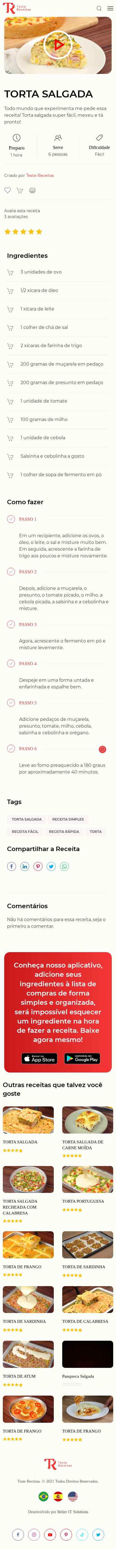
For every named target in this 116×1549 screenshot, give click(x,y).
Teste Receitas (40, 175)
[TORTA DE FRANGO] (83, 1419)
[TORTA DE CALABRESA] (83, 1309)
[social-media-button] (18, 1535)
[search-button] (99, 8)
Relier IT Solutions (72, 1512)
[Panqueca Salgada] (83, 1364)
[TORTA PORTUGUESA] (83, 1194)
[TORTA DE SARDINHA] (83, 1254)
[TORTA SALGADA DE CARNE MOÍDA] (83, 1132)
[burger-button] (110, 8)
